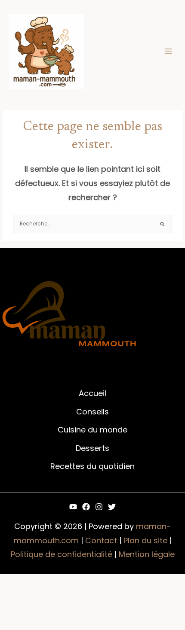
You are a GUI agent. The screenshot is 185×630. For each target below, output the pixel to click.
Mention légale (147, 554)
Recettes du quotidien (92, 466)
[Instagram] (99, 507)
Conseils (92, 411)
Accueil (92, 393)
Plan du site (145, 540)
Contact (101, 540)
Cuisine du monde (92, 429)
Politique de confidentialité (61, 554)
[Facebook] (86, 507)
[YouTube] (73, 507)
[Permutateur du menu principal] (168, 51)
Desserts (92, 448)
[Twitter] (112, 507)
